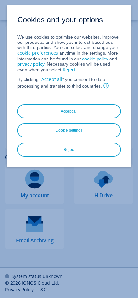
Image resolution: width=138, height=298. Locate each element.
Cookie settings (69, 130)
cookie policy (95, 58)
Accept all (51, 79)
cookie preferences (37, 53)
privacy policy (30, 64)
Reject (69, 70)
